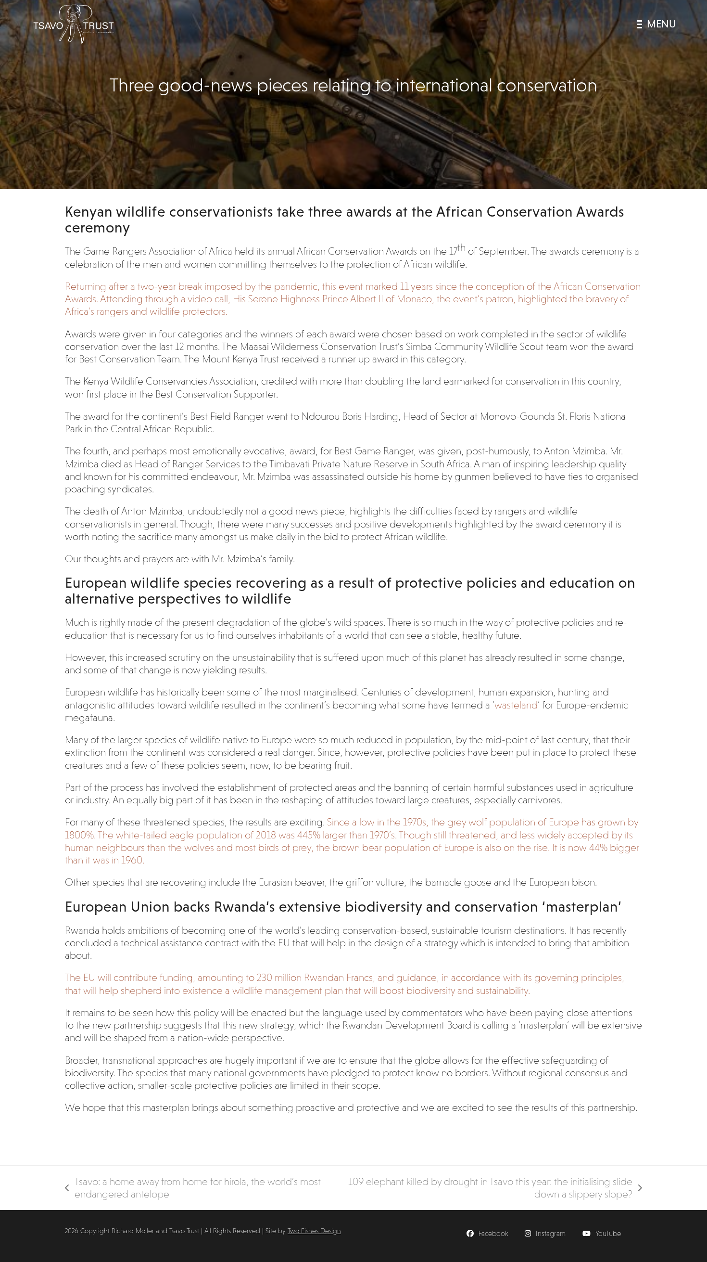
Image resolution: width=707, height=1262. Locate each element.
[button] (656, 24)
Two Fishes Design (314, 1231)
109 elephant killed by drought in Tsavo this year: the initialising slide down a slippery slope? (487, 1188)
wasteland (516, 705)
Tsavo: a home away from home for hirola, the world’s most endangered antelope (193, 1188)
